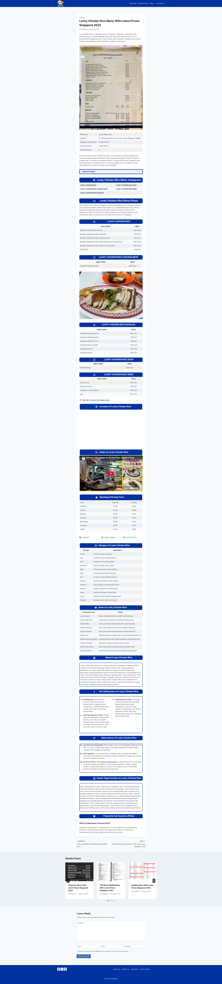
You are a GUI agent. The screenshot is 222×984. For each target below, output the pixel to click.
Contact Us (160, 3)
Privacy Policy (145, 969)
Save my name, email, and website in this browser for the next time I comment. (103, 951)
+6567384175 (131, 537)
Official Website (109, 537)
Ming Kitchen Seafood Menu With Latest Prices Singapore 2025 (129, 843)
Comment (81, 923)
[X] (62, 969)
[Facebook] (58, 969)
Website (127, 946)
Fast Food (133, 3)
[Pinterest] (65, 969)
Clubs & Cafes (143, 3)
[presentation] (79, 871)
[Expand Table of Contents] (139, 172)
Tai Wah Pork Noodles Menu (99, 400)
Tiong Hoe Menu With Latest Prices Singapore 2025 (78, 887)
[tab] (107, 900)
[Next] (154, 881)
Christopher (84, 29)
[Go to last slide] (68, 881)
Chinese (81, 17)
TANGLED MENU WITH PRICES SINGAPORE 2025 (92, 843)
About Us (116, 969)
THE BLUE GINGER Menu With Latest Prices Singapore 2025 (110, 887)
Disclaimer (134, 969)
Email (103, 946)
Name (80, 946)
